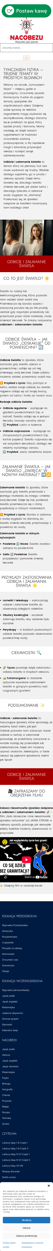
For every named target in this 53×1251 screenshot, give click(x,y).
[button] (48, 1185)
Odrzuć (27, 1227)
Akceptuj (26, 1220)
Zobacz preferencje (26, 1235)
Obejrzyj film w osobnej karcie (23, 885)
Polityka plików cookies (9, 1244)
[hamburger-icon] (26, 58)
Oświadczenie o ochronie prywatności (32, 1244)
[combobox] (26, 47)
